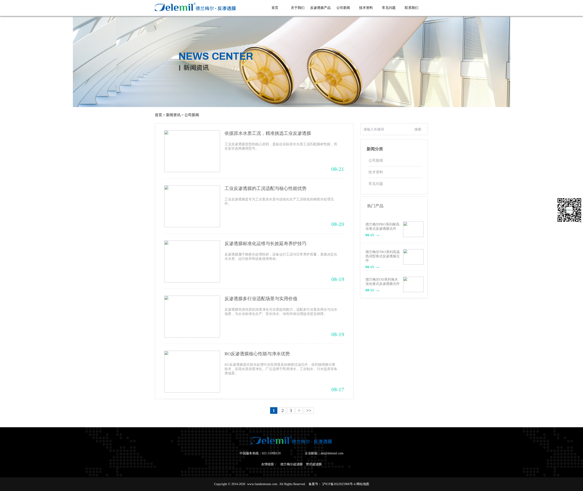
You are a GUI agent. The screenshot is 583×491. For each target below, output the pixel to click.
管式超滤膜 (314, 464)
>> (308, 410)
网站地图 (362, 484)
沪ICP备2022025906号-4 (338, 484)
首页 (158, 115)
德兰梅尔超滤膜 (291, 464)
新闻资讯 (173, 115)
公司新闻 (191, 115)
